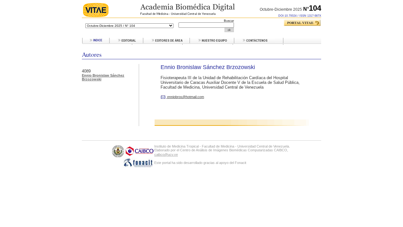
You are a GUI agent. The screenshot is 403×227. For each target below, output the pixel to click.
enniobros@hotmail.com (185, 97)
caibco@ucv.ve (166, 154)
